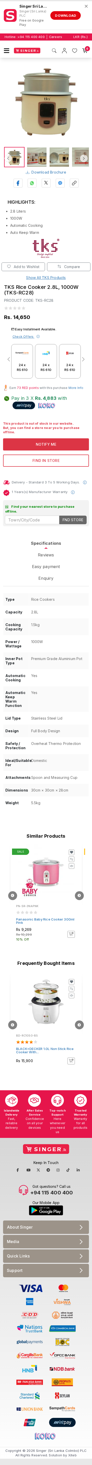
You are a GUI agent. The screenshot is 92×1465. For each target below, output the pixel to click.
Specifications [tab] (46, 543)
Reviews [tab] (46, 554)
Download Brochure (48, 172)
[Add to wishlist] (71, 852)
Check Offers (23, 337)
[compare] (71, 859)
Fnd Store (73, 520)
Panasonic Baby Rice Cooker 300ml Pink (45, 921)
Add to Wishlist (26, 267)
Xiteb (72, 1455)
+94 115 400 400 (31, 37)
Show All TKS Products (46, 277)
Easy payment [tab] (46, 566)
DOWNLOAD (65, 15)
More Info (76, 388)
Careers (55, 37)
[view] (71, 866)
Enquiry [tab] (45, 578)
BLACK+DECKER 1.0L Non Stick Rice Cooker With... (45, 1050)
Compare (71, 267)
